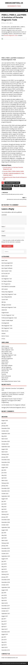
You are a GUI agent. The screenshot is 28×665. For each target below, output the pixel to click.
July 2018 (4, 592)
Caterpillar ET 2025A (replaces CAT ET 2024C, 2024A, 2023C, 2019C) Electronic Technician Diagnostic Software (13, 394)
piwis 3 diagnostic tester (12, 182)
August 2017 (5, 616)
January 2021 (5, 517)
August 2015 (5, 634)
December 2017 (6, 605)
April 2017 (4, 626)
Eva (12, 23)
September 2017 (6, 613)
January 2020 (5, 545)
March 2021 (5, 512)
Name (3, 226)
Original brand (5, 312)
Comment (4, 215)
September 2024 (6, 433)
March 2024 (5, 438)
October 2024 (5, 431)
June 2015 (4, 639)
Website (4, 235)
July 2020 (4, 532)
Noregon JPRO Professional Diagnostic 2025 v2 (14, 407)
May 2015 (4, 642)
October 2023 (5, 444)
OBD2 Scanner (5, 346)
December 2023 (6, 441)
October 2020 (5, 525)
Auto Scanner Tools (7, 271)
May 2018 (4, 598)
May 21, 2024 (6, 23)
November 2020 (6, 522)
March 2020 (5, 540)
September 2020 (6, 527)
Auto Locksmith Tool (7, 265)
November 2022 (6, 462)
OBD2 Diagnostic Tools (8, 350)
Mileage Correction (6, 305)
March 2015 (5, 647)
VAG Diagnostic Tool (7, 325)
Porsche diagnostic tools (10, 35)
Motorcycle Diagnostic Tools (9, 307)
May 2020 (4, 535)
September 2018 (6, 587)
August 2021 (5, 498)
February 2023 (5, 454)
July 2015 (4, 637)
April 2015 (4, 645)
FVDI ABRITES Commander (8, 286)
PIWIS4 (22, 185)
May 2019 (4, 566)
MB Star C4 (4, 379)
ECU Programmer (6, 284)
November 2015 (6, 632)
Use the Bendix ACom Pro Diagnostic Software (13, 405)
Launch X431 (5, 299)
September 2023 (6, 446)
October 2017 (5, 611)
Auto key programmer (7, 263)
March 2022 (5, 480)
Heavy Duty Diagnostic (7, 291)
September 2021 (6, 496)
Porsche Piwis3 (7, 188)
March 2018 (5, 603)
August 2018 (5, 590)
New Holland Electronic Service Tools (11, 381)
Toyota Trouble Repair (7, 320)
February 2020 (5, 543)
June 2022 (4, 472)
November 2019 (6, 551)
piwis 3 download (7, 185)
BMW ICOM (5, 276)
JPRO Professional (6, 376)
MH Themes (23, 663)
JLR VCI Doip (5, 372)
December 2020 (6, 519)
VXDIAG (3, 333)
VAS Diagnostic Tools (7, 328)
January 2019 (5, 577)
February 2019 (5, 574)
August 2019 (5, 558)
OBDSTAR (4, 310)
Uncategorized (5, 323)
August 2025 (5, 420)
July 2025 (4, 423)
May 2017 (4, 624)
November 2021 (6, 491)
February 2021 (5, 514)
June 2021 (4, 504)
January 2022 (5, 485)
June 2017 (4, 621)
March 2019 (5, 572)
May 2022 (4, 475)
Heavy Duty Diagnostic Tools (9, 294)
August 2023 (5, 449)
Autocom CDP (5, 370)
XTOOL (3, 338)
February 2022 (5, 483)
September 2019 (6, 556)
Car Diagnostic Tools (7, 353)
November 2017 (6, 608)
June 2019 (4, 564)
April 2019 (4, 569)
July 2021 (4, 501)
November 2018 (6, 582)
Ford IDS (4, 374)
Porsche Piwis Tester (7, 369)
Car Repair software (7, 281)
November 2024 (6, 428)
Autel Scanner (5, 362)
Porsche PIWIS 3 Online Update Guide (13, 171)
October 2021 (5, 493)
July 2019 (4, 561)
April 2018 (4, 600)
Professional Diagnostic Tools (9, 318)
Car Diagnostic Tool (7, 278)
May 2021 (4, 506)
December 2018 (6, 579)
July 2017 (4, 618)
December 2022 (6, 459)
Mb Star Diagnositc (6, 367)
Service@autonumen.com (11, 657)
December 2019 (6, 548)
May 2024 (4, 436)
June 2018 (4, 595)
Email (3, 231)
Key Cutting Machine (7, 297)
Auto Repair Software (7, 268)
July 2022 (4, 470)
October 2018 (5, 585)
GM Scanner (5, 289)
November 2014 (6, 650)
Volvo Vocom (5, 331)
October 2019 (5, 553)
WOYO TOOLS (5, 336)
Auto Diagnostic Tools (7, 348)
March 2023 (5, 452)
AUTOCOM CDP (6, 273)
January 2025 (5, 425)
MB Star (4, 302)
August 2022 (5, 467)
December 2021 (6, 488)
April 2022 (4, 478)
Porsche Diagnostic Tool (8, 315)
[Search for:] (14, 251)
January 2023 (5, 457)
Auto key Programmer (7, 358)
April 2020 (4, 538)
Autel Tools (4, 260)
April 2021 (4, 509)
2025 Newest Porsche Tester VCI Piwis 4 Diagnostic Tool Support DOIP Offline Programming (12, 400)
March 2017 (5, 629)
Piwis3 (16, 185)
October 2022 (5, 465)
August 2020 (5, 530)
